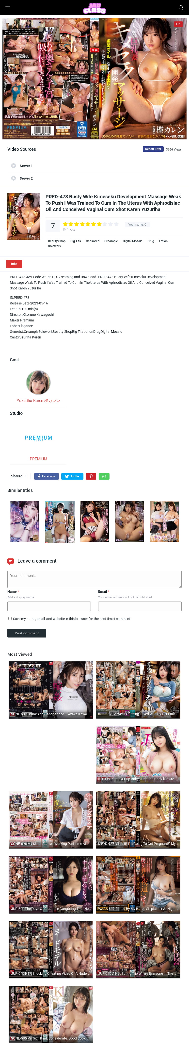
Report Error (153, 149)
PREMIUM (38, 459)
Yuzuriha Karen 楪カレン (38, 400)
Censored (92, 241)
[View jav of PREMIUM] (38, 440)
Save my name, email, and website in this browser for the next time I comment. (72, 619)
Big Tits (75, 241)
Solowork (54, 246)
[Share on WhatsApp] (104, 476)
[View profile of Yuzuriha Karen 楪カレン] (38, 384)
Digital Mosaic (132, 241)
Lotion (163, 241)
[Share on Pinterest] (91, 476)
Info (14, 264)
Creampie (111, 241)
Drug (150, 241)
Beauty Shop (56, 241)
